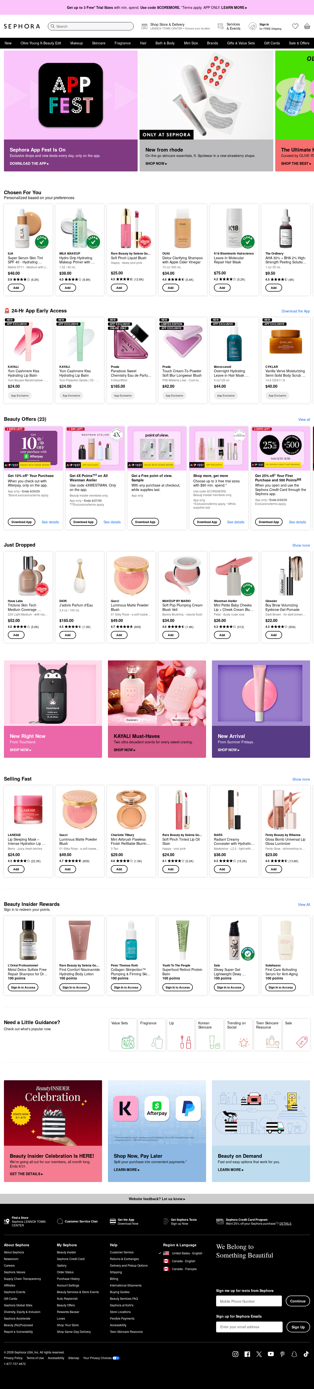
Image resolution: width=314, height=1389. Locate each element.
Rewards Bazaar (68, 1312)
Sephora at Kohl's (121, 1305)
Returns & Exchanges (124, 1259)
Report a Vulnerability (18, 1331)
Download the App (296, 311)
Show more (301, 545)
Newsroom (11, 1259)
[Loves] (295, 26)
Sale (288, 1022)
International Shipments (126, 1285)
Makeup (76, 42)
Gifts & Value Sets (241, 42)
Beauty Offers (66, 1305)
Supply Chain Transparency (22, 1278)
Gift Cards (272, 42)
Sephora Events (14, 1292)
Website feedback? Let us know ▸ (157, 1198)
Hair (143, 42)
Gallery (61, 1265)
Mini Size (191, 42)
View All (304, 904)
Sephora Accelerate (17, 1318)
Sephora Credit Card (71, 1259)
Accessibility (118, 1325)
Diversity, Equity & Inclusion (22, 1312)
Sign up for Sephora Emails (239, 1316)
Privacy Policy (13, 1358)
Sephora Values (14, 1272)
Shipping (116, 1272)
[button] (28, 955)
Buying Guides (120, 1292)
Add (16, 287)
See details (50, 521)
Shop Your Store (68, 1325)
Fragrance (123, 42)
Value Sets (119, 1022)
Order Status (65, 1272)
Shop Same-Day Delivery (74, 1331)
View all (304, 419)
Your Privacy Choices (97, 1358)
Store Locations (120, 1312)
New (8, 42)
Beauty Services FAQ (124, 1298)
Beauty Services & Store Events (78, 1292)
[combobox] (91, 26)
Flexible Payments (122, 1318)
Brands (212, 42)
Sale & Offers (299, 42)
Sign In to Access (23, 987)
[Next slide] (304, 111)
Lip (171, 1022)
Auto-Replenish (67, 1298)
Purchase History (68, 1278)
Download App (22, 522)
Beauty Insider (66, 1252)
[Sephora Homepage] (22, 26)
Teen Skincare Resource (267, 1025)
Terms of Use (35, 1358)
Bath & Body (165, 42)
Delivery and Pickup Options (129, 1265)
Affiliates (9, 1285)
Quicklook (28, 245)
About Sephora (14, 1252)
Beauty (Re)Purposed (18, 1325)
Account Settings (68, 1285)
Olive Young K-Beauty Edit (41, 42)
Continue (298, 1301)
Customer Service (122, 1252)
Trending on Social (236, 1025)
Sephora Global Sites (18, 1305)
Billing (114, 1278)
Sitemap (73, 1358)
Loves (61, 1318)
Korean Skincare (205, 1025)
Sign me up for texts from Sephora (245, 1290)
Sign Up (298, 1327)
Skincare (98, 42)
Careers (9, 1265)
